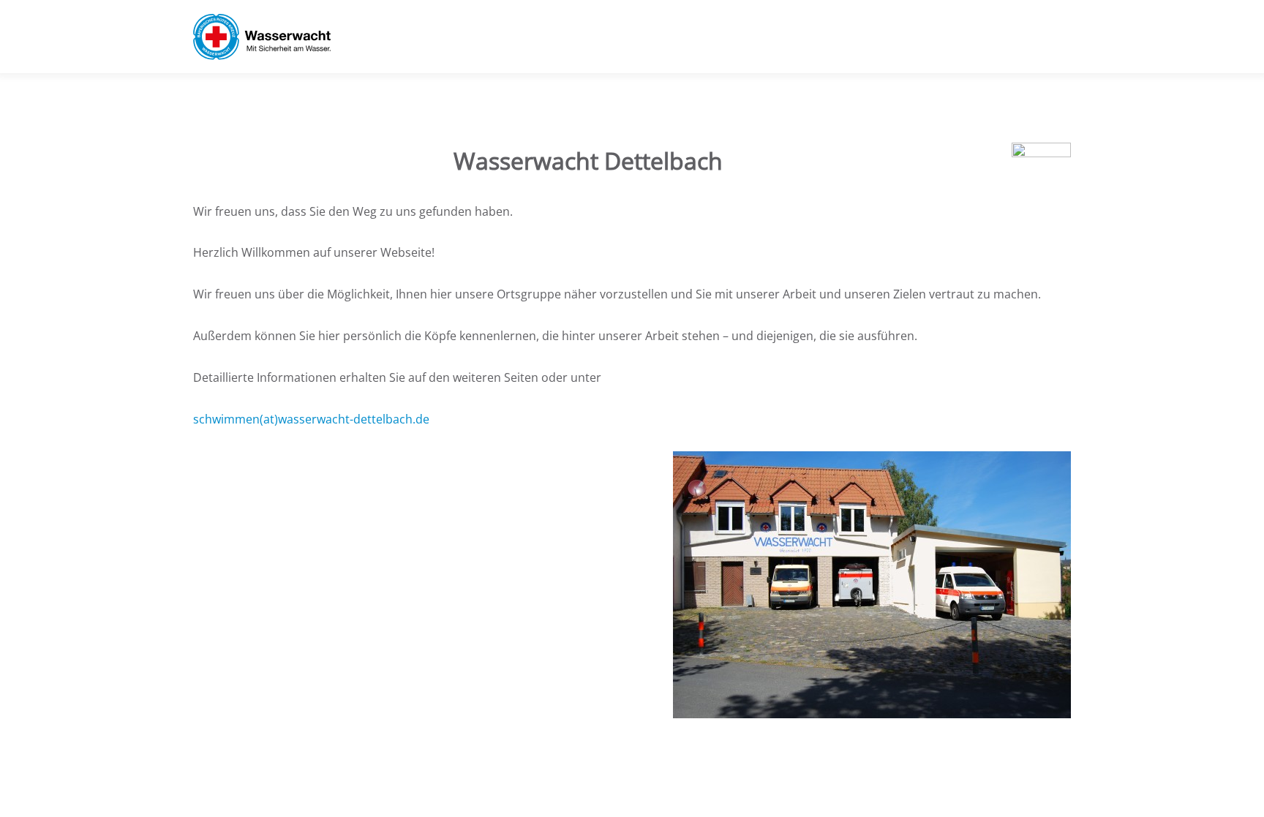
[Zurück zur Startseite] (262, 36)
